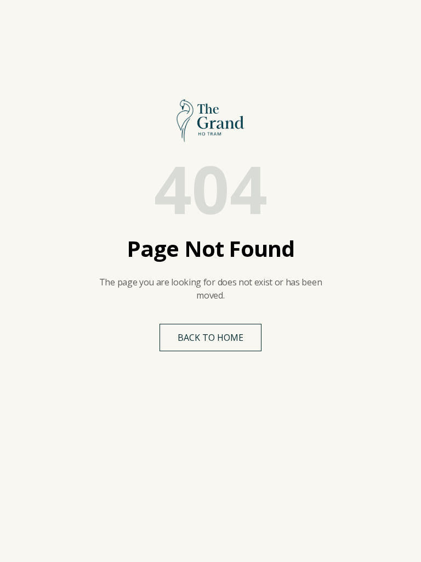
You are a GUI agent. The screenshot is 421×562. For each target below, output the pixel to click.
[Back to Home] (210, 121)
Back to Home (210, 337)
